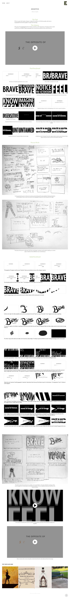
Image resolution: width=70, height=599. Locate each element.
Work (3, 3)
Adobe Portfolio (37, 593)
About (8, 3)
